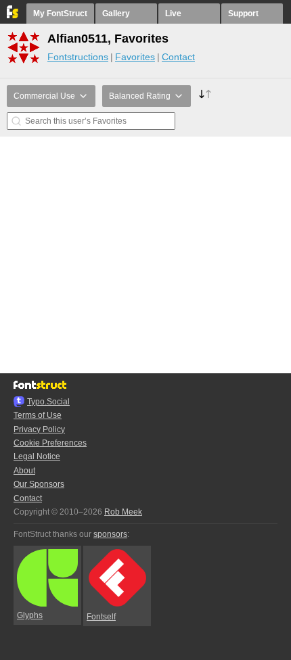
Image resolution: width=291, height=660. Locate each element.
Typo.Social (48, 401)
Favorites (135, 56)
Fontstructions (77, 56)
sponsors (110, 534)
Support (243, 13)
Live (173, 13)
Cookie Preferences (50, 443)
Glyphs (30, 615)
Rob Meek (123, 512)
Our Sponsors (39, 484)
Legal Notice (37, 456)
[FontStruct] (13, 15)
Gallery (116, 13)
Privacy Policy (39, 429)
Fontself (101, 616)
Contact (178, 56)
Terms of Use (38, 415)
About (24, 470)
